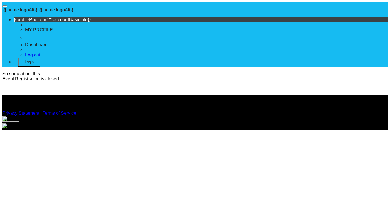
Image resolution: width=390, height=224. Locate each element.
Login (29, 62)
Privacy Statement (20, 113)
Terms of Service (59, 113)
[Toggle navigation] (4, 6)
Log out (32, 55)
